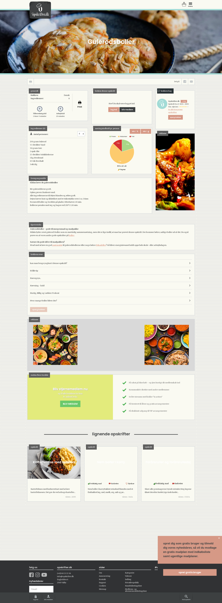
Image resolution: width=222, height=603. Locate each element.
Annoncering (104, 576)
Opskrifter (40, 10)
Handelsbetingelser (133, 586)
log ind (113, 109)
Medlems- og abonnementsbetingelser (136, 590)
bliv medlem (127, 109)
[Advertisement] (111, 347)
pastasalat (57, 245)
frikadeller (101, 245)
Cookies (102, 586)
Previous (33, 345)
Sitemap (102, 589)
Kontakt (102, 579)
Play (29, 345)
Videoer (128, 576)
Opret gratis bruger (190, 572)
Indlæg (128, 579)
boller (71, 235)
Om (100, 573)
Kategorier (129, 573)
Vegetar (123, 169)
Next (189, 345)
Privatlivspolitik (132, 583)
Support (102, 583)
